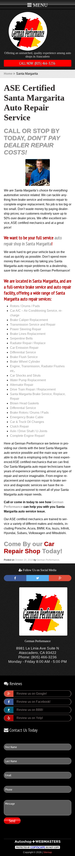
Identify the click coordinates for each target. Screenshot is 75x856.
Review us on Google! (32, 693)
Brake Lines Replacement (27, 333)
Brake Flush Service (24, 357)
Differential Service (23, 352)
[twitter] (37, 578)
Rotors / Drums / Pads (25, 306)
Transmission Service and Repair (32, 324)
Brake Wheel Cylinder (25, 361)
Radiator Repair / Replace (28, 343)
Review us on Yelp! (30, 718)
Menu (40, 5)
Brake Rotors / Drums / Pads (29, 412)
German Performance (48, 560)
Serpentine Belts (21, 338)
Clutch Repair (19, 426)
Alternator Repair (21, 384)
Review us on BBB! (30, 709)
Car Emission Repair (24, 347)
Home (8, 73)
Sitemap (47, 852)
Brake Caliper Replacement (29, 320)
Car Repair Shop (29, 547)
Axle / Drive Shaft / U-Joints (28, 431)
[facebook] (15, 578)
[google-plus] (60, 578)
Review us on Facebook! (33, 701)
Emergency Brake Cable (26, 417)
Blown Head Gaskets (24, 403)
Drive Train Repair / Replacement (33, 389)
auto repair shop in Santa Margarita (33, 241)
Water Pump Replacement (28, 380)
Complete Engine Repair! (27, 435)
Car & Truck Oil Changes (27, 421)
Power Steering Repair (25, 329)
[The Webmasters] (38, 843)
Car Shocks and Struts (25, 375)
